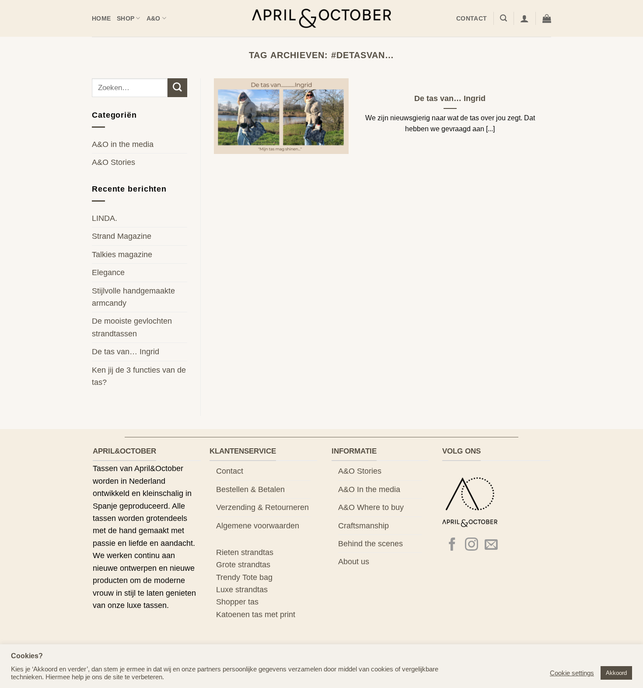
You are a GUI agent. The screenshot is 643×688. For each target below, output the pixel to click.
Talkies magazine (122, 254)
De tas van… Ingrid (125, 351)
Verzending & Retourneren (262, 507)
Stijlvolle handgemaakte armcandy (133, 296)
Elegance (108, 272)
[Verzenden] (177, 87)
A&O (154, 18)
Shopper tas (237, 601)
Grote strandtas (243, 564)
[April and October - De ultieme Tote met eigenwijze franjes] (321, 18)
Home (101, 18)
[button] (503, 18)
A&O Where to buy (371, 507)
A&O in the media (123, 144)
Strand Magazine (121, 236)
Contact (471, 18)
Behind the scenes (370, 543)
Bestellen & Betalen (250, 489)
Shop (125, 18)
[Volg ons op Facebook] (452, 545)
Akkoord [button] (616, 673)
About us (353, 561)
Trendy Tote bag (244, 577)
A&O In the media (369, 489)
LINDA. (104, 218)
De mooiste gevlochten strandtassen (132, 327)
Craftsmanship (363, 525)
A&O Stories (113, 162)
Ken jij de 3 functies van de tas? (139, 376)
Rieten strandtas (244, 552)
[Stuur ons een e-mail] (491, 545)
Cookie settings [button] (572, 673)
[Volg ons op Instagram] (471, 545)
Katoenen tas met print (255, 614)
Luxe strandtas (242, 589)
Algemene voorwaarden (257, 525)
